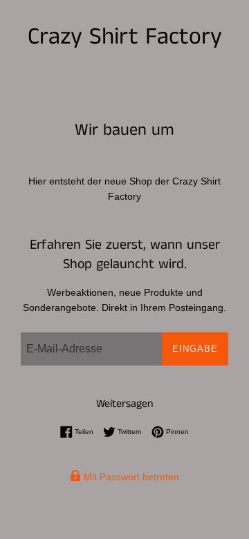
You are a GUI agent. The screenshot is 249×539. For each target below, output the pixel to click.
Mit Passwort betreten (130, 476)
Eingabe (195, 348)
